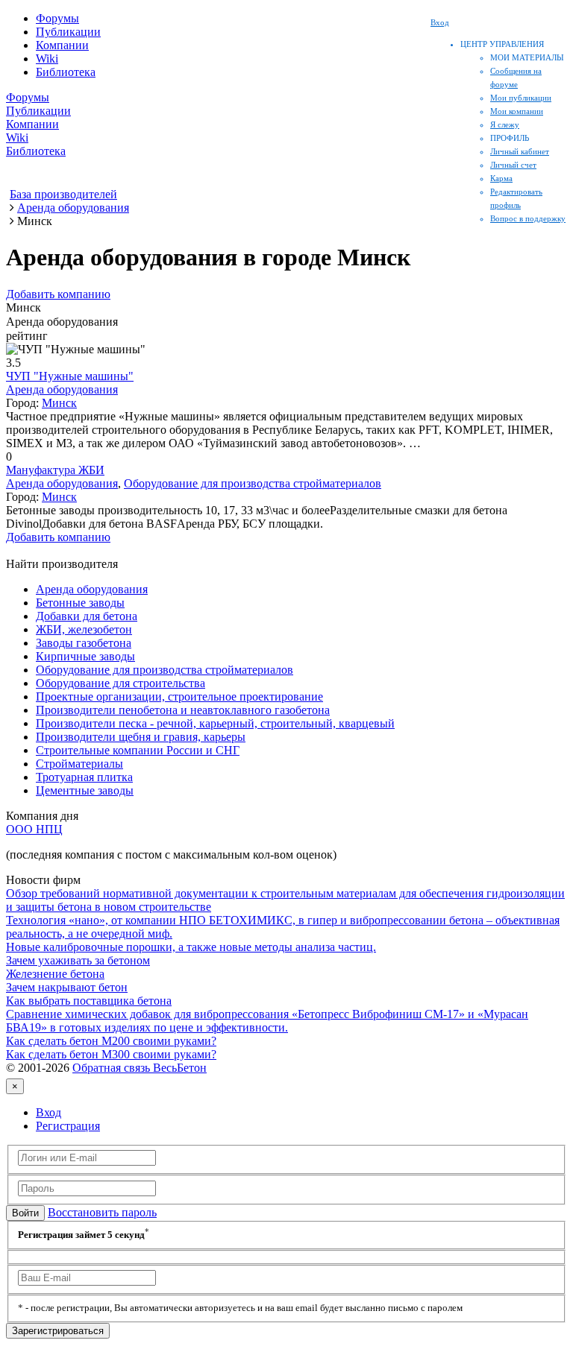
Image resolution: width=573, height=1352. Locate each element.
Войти (25, 1213)
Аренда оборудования (62, 389)
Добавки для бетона (86, 616)
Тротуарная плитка (84, 777)
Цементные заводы (85, 790)
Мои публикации (520, 97)
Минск (59, 403)
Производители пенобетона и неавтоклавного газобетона (183, 710)
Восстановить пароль (102, 1212)
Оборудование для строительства (120, 683)
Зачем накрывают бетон (67, 987)
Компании (62, 45)
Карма (501, 178)
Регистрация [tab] (68, 1125)
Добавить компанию (58, 294)
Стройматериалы (79, 763)
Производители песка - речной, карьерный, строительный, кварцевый (215, 723)
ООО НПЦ (34, 829)
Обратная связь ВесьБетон (139, 1067)
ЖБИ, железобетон (84, 629)
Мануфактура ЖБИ (55, 470)
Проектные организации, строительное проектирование (179, 696)
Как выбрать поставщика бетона (89, 1000)
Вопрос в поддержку (528, 218)
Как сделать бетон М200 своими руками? (111, 1040)
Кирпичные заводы (85, 656)
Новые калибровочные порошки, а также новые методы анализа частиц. (191, 947)
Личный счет (513, 164)
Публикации (68, 31)
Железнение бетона (55, 973)
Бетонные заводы (80, 602)
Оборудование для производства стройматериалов (252, 483)
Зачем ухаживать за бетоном (78, 960)
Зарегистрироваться (58, 1330)
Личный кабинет (519, 151)
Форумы (57, 18)
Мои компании (516, 111)
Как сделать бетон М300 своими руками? (111, 1054)
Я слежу (504, 124)
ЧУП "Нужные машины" (70, 376)
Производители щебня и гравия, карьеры (140, 736)
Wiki (47, 58)
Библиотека (66, 72)
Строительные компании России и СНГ (137, 750)
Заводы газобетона (83, 642)
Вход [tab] (48, 1112)
